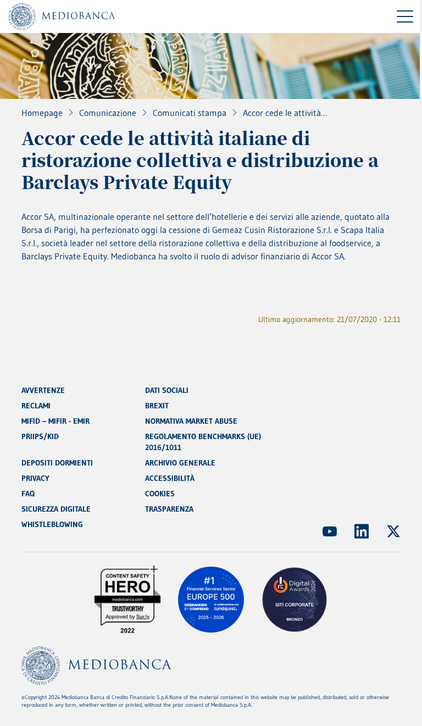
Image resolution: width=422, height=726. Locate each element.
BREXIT (157, 406)
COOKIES (160, 493)
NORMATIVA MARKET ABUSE (191, 421)
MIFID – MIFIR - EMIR (55, 421)
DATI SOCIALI (166, 390)
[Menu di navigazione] (405, 16)
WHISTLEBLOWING (52, 524)
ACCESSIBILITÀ (170, 478)
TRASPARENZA (169, 509)
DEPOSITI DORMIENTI (57, 463)
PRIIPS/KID (40, 436)
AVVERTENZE (43, 390)
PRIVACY (35, 478)
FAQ (28, 493)
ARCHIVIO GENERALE (180, 463)
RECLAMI (36, 406)
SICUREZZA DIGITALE (56, 509)
